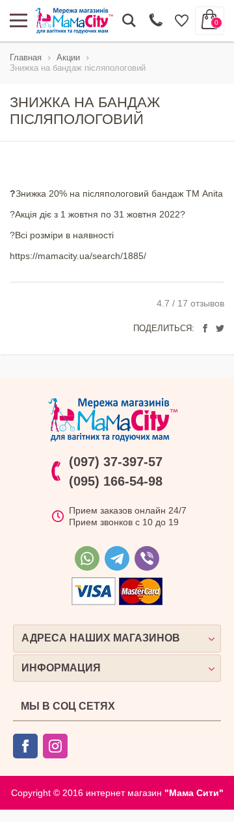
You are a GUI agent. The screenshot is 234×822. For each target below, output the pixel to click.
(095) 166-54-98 (115, 481)
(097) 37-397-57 (115, 462)
